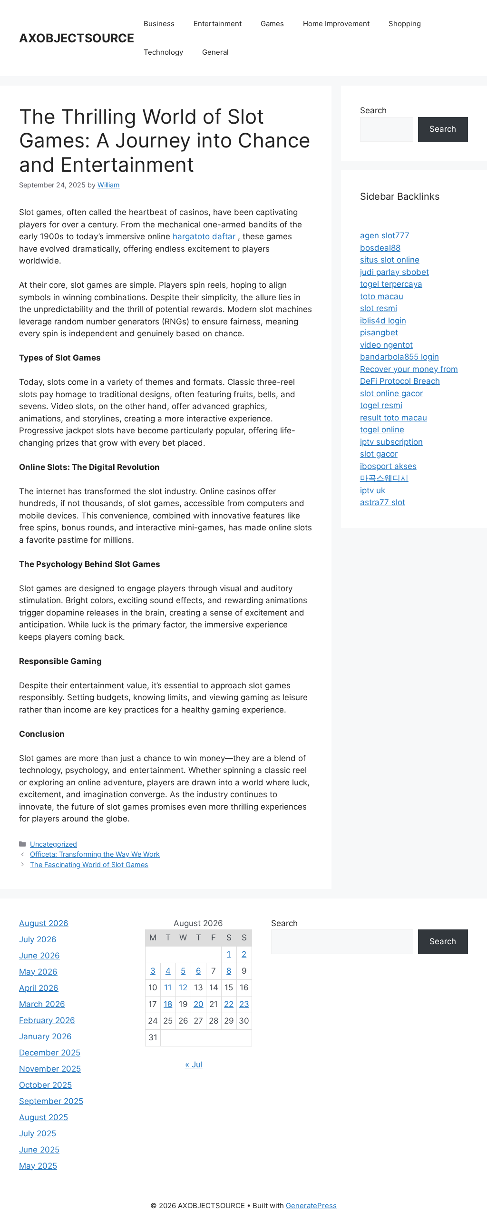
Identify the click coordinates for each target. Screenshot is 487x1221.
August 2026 (43, 923)
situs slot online (389, 259)
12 (183, 987)
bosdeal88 (380, 248)
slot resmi (378, 308)
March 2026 (42, 1004)
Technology (163, 52)
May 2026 (38, 972)
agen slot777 (384, 235)
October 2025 (45, 1085)
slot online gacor (391, 393)
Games (272, 23)
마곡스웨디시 (384, 478)
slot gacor (379, 454)
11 (168, 987)
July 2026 (38, 939)
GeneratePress (311, 1205)
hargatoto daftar (204, 236)
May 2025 (38, 1166)
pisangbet (379, 332)
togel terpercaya (391, 284)
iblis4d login (383, 320)
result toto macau (393, 417)
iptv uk (372, 490)
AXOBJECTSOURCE (76, 38)
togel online (382, 429)
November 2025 (50, 1069)
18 (168, 1004)
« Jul (194, 1064)
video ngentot (386, 345)
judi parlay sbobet (394, 272)
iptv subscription (391, 442)
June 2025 (39, 1149)
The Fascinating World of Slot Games (89, 864)
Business (159, 23)
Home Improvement (336, 23)
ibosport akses (388, 466)
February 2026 (47, 1020)
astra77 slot (382, 502)
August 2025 (43, 1117)
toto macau (381, 296)
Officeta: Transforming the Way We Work (95, 854)
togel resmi (381, 405)
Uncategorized (53, 844)
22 (229, 1004)
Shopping (405, 23)
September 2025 (51, 1101)
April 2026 (38, 988)
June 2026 (39, 955)
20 (199, 1004)
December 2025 (49, 1052)
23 (244, 1004)
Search (373, 110)
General (215, 52)
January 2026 (45, 1036)
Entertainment (218, 23)
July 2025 (37, 1133)
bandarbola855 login (399, 356)
